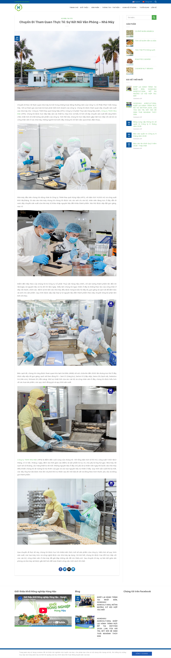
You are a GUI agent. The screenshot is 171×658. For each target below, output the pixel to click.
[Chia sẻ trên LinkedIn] (73, 569)
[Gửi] (154, 17)
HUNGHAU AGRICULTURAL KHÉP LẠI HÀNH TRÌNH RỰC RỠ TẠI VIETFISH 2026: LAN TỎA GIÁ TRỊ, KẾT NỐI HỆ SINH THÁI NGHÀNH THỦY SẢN (144, 108)
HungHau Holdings (22, 2)
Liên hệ (153, 7)
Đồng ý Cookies (142, 653)
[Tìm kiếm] (156, 1)
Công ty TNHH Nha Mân (27, 460)
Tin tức (70, 18)
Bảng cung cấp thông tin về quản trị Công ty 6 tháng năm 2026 (144, 124)
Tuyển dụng (144, 7)
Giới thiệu (84, 7)
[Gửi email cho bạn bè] (69, 569)
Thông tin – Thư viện (110, 7)
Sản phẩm (95, 7)
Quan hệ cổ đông (129, 7)
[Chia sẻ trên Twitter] (65, 569)
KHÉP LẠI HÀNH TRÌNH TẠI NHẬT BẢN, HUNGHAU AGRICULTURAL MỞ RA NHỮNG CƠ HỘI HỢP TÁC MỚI (144, 91)
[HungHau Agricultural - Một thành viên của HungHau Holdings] (26, 7)
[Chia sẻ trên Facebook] (60, 569)
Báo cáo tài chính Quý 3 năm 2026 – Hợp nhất (144, 144)
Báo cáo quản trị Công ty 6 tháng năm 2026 (144, 135)
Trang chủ (74, 7)
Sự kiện (63, 18)
